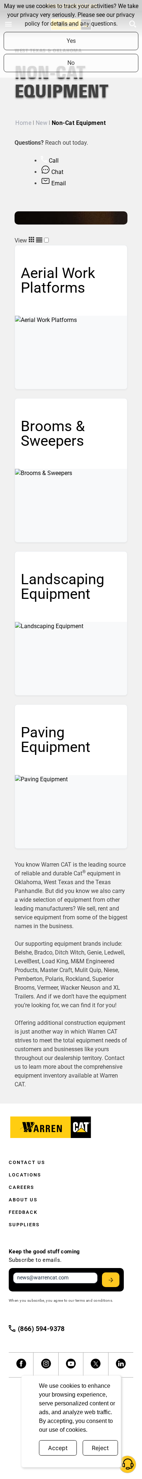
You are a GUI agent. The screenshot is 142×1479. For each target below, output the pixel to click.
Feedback (23, 1212)
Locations (25, 1175)
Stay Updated (110, 1279)
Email (58, 183)
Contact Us (27, 1162)
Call (53, 160)
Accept (58, 1448)
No (71, 62)
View (21, 240)
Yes (71, 40)
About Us (23, 1199)
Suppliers (24, 1224)
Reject (100, 1448)
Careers (21, 1187)
